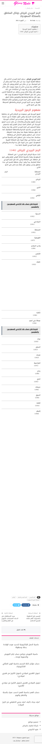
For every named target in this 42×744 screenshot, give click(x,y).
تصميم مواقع (33, 722)
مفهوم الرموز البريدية (30, 29)
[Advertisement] (21, 57)
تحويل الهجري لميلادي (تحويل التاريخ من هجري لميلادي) (21, 675)
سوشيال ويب (17, 740)
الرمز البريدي (32, 597)
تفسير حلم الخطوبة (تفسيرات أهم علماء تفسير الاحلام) (33, 618)
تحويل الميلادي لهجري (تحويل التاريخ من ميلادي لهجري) (21, 684)
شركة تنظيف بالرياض (30, 725)
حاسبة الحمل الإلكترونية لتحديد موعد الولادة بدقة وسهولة (21, 646)
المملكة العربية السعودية (33, 600)
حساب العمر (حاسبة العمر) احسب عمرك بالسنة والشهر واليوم (21, 694)
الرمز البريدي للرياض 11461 (28, 32)
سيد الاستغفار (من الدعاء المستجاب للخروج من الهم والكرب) (10, 618)
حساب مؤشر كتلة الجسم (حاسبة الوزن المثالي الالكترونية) (21, 665)
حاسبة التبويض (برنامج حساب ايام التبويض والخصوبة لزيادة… (21, 655)
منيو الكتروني (33, 729)
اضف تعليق (20, 629)
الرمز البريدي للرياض (22, 597)
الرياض (13, 597)
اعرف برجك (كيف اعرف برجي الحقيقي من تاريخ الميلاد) (21, 703)
